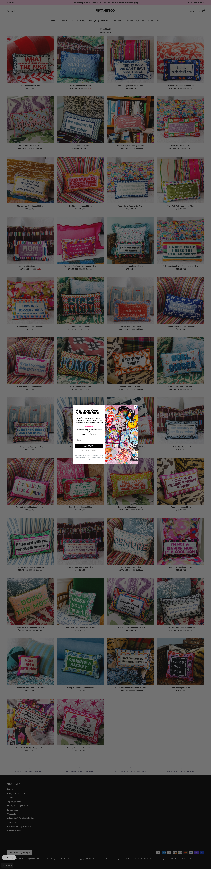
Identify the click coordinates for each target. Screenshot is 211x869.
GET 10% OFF (89, 446)
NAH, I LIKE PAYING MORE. (89, 451)
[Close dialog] (136, 407)
